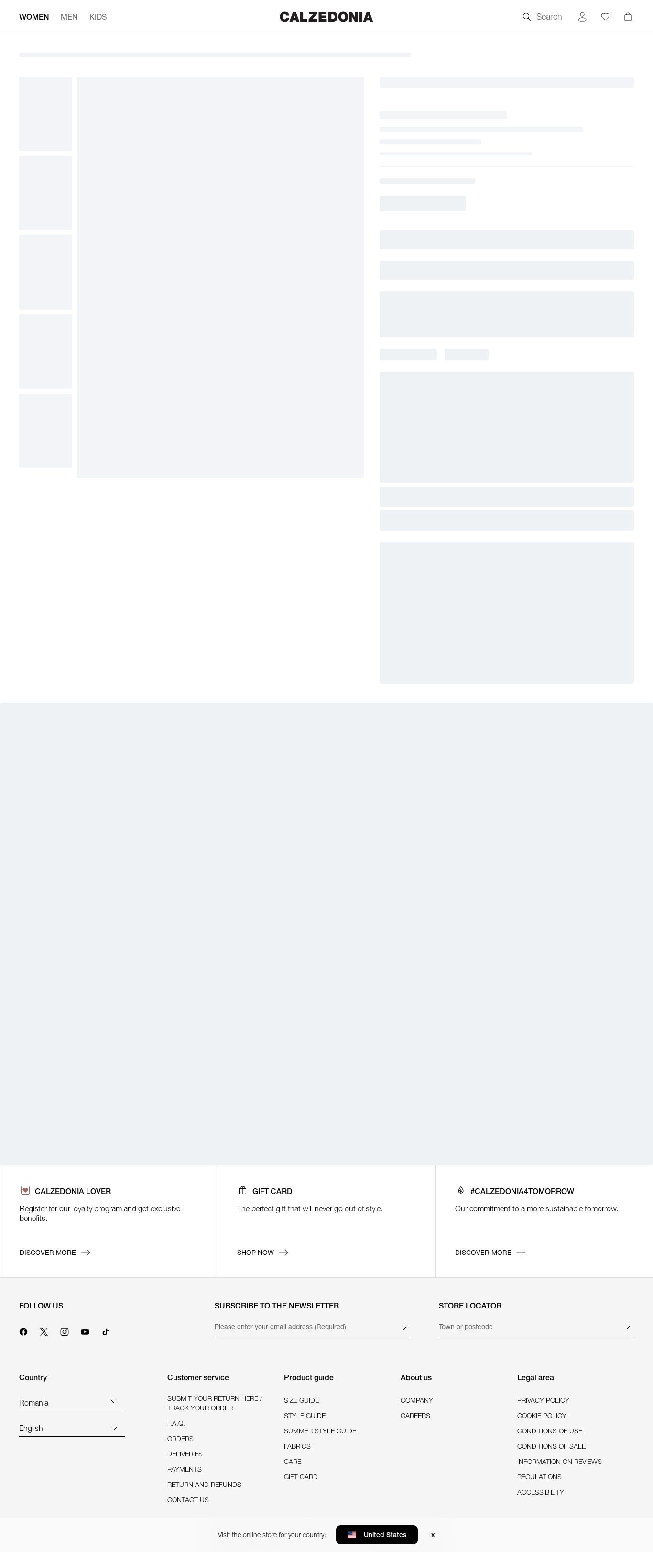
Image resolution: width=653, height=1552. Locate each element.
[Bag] (628, 16)
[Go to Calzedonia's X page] (44, 1330)
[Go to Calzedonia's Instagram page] (64, 1330)
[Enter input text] (404, 1326)
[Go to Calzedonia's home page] (326, 16)
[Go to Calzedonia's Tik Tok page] (105, 1330)
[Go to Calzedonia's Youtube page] (85, 1330)
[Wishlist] (605, 16)
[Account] (582, 16)
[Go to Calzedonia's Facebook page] (23, 1330)
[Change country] (114, 1401)
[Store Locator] (628, 1325)
